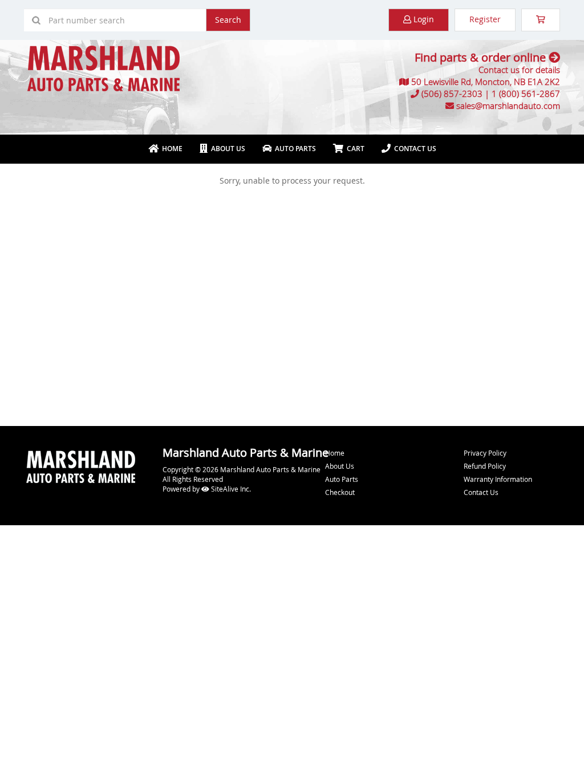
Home (170, 148)
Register (485, 19)
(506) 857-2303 (451, 93)
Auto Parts (293, 148)
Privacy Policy (485, 452)
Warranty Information (498, 479)
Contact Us (413, 148)
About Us (226, 148)
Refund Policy (485, 465)
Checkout (340, 492)
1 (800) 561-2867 (526, 93)
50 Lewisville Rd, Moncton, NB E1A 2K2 (485, 81)
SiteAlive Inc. (230, 488)
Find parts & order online (482, 57)
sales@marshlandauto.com (508, 105)
